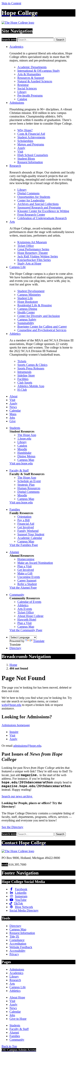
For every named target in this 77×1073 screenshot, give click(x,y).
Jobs (12, 417)
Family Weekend (27, 530)
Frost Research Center (31, 214)
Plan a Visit (24, 566)
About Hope (17, 997)
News (13, 407)
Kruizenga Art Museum (32, 242)
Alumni (14, 552)
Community (16, 594)
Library (22, 92)
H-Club (22, 389)
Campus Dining (27, 308)
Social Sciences (27, 88)
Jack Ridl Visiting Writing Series (37, 256)
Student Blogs (26, 158)
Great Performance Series (33, 249)
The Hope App (26, 435)
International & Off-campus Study (38, 70)
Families (14, 509)
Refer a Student (27, 584)
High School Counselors (32, 155)
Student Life (25, 298)
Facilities (22, 379)
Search (60, 39)
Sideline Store (26, 375)
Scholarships (25, 141)
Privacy (14, 954)
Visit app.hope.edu (21, 463)
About (13, 396)
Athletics (15, 333)
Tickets (21, 361)
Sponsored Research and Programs (39, 207)
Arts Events (24, 609)
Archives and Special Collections (38, 204)
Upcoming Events (28, 577)
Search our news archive (17, 796)
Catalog (22, 99)
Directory (15, 648)
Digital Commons (28, 193)
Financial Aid (25, 523)
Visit (20, 151)
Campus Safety (26, 319)
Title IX (14, 936)
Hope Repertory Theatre (32, 252)
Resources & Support (30, 77)
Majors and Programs (30, 144)
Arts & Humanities (29, 74)
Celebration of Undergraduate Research (42, 218)
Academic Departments (32, 67)
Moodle (22, 449)
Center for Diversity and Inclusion (38, 316)
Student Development (30, 291)
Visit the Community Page (25, 630)
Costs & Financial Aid (31, 133)
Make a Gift (24, 573)
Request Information (30, 162)
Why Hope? (25, 130)
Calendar (15, 410)
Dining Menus (26, 456)
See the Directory (12, 827)
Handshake (24, 452)
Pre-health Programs (30, 95)
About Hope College (30, 616)
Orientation (24, 516)
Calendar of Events (29, 601)
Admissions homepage (16, 725)
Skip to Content (11, 3)
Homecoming (25, 559)
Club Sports (24, 382)
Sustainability (25, 323)
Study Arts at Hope (29, 263)
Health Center (26, 312)
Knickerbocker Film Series (34, 260)
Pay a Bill (23, 520)
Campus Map (25, 459)
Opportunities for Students (33, 197)
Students (14, 428)
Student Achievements (31, 137)
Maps (12, 414)
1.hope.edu (24, 438)
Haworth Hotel (26, 619)
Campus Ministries (29, 294)
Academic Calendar (29, 538)
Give (12, 421)
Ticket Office (25, 245)
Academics (16, 46)
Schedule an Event (29, 481)
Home (13, 665)
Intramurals (24, 372)
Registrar (23, 85)
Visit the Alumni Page (23, 587)
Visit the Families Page (23, 545)
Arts (12, 221)
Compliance (16, 940)
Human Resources (28, 488)
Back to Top (9, 1046)
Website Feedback (20, 947)
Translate (38, 641)
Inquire (13, 732)
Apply (21, 148)
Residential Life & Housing (34, 305)
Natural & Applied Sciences (34, 81)
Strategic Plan (26, 484)
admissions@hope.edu (27, 745)
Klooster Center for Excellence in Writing (43, 211)
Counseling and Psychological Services (41, 330)
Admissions (16, 102)
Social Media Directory (23, 910)
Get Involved (25, 527)
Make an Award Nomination (35, 562)
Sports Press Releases (30, 368)
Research (15, 165)
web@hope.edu (11, 705)
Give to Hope (17, 1018)
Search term (9, 39)
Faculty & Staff (19, 470)
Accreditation (17, 943)
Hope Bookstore (27, 301)
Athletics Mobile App (30, 386)
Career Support (26, 580)
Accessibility (17, 950)
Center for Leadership (31, 200)
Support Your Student (30, 534)
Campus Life (17, 267)
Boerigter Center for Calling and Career (42, 326)
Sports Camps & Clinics (32, 364)
